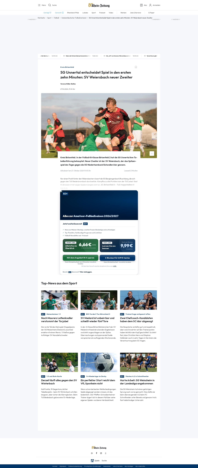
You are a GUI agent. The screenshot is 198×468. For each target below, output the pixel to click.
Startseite (41, 18)
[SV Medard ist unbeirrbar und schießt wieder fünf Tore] (99, 300)
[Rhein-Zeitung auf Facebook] (96, 453)
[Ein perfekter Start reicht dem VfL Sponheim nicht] (99, 362)
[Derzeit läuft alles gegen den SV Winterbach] (59, 362)
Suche (54, 5)
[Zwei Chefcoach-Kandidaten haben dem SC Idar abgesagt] (138, 300)
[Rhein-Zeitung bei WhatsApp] (92, 453)
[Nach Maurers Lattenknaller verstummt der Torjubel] (59, 300)
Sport (49, 18)
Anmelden (156, 5)
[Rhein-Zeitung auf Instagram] (101, 453)
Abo (145, 5)
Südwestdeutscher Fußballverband (74, 18)
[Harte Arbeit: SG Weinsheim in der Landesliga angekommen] (138, 362)
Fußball (56, 18)
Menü (43, 5)
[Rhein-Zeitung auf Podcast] (105, 453)
